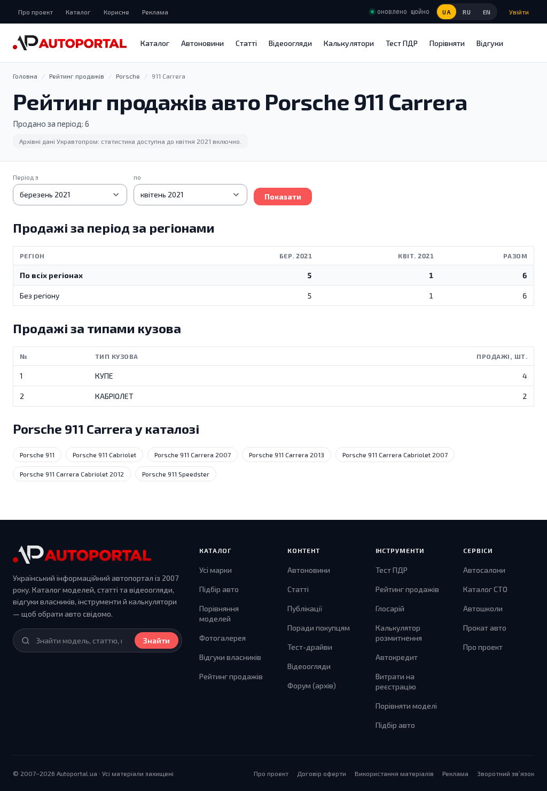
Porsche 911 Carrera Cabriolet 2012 (72, 474)
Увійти (519, 12)
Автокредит (397, 657)
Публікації (304, 608)
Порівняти (447, 43)
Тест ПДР (402, 43)
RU (467, 12)
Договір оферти (321, 773)
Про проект (35, 12)
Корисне (116, 12)
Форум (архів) (311, 685)
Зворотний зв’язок (505, 773)
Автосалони (484, 569)
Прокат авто (484, 627)
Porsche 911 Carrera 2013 (286, 454)
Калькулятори (349, 43)
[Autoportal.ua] (70, 42)
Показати (282, 196)
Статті (246, 43)
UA (446, 12)
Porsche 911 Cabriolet (104, 454)
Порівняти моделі (406, 705)
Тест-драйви (309, 646)
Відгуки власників (230, 657)
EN (487, 12)
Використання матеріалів (394, 773)
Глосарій (390, 608)
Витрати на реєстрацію (396, 682)
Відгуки (489, 43)
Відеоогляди (290, 43)
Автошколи (483, 608)
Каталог (78, 12)
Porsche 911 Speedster (175, 474)
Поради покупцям (318, 627)
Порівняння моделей (219, 614)
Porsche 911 (37, 454)
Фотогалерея (222, 637)
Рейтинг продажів (231, 676)
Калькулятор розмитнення (399, 633)
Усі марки (215, 569)
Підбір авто (219, 589)
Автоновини (202, 43)
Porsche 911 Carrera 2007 (192, 454)
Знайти (156, 640)
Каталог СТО (485, 589)
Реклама (155, 12)
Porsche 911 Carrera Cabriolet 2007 (395, 454)
